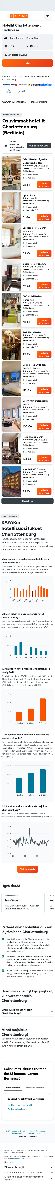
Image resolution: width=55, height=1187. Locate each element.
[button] (5, 16)
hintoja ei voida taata (21, 1158)
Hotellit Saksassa (16, 1134)
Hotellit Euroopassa (37, 1131)
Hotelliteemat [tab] (13, 1087)
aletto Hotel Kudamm (34, 263)
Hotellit (23, 1131)
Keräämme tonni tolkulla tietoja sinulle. (24, 1172)
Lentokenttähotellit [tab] (34, 1087)
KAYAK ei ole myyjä (14, 1167)
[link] (27, 869)
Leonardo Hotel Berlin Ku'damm (34, 229)
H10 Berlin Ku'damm (34, 469)
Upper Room (29, 195)
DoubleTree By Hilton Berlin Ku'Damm (34, 366)
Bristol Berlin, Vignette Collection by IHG (35, 161)
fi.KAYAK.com (11, 1131)
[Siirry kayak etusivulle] (19, 16)
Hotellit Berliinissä (34, 1134)
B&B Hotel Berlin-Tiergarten (32, 298)
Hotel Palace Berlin (33, 436)
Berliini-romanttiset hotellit (20, 1105)
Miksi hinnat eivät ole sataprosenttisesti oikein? (24, 1178)
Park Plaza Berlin (32, 332)
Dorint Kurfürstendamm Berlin (35, 402)
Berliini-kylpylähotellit (18, 1109)
